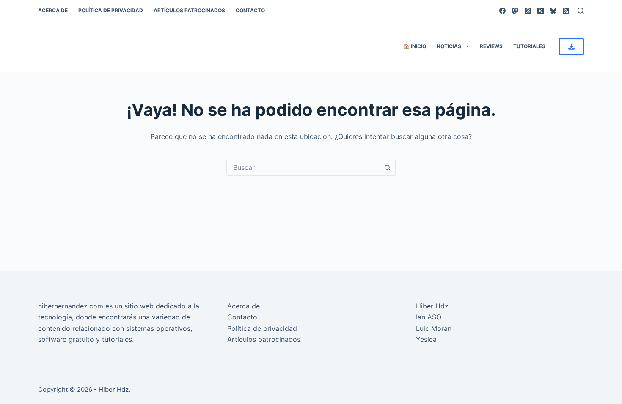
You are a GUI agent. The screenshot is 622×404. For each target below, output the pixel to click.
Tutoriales (529, 46)
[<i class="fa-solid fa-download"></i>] (571, 46)
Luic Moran (433, 328)
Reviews (491, 46)
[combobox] (303, 167)
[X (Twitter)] (540, 11)
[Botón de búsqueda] (387, 167)
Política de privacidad (110, 10)
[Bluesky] (553, 11)
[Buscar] (581, 11)
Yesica (426, 339)
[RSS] (566, 11)
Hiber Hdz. (433, 306)
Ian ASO (428, 317)
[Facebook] (502, 11)
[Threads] (528, 11)
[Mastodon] (515, 11)
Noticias (449, 46)
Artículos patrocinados (189, 10)
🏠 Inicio (414, 46)
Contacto (250, 10)
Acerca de (53, 10)
